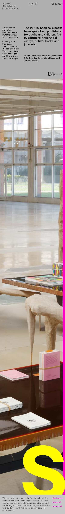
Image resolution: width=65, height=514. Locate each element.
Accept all (57, 506)
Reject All (57, 502)
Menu (59, 4)
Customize (58, 498)
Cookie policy (8, 510)
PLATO (32, 4)
